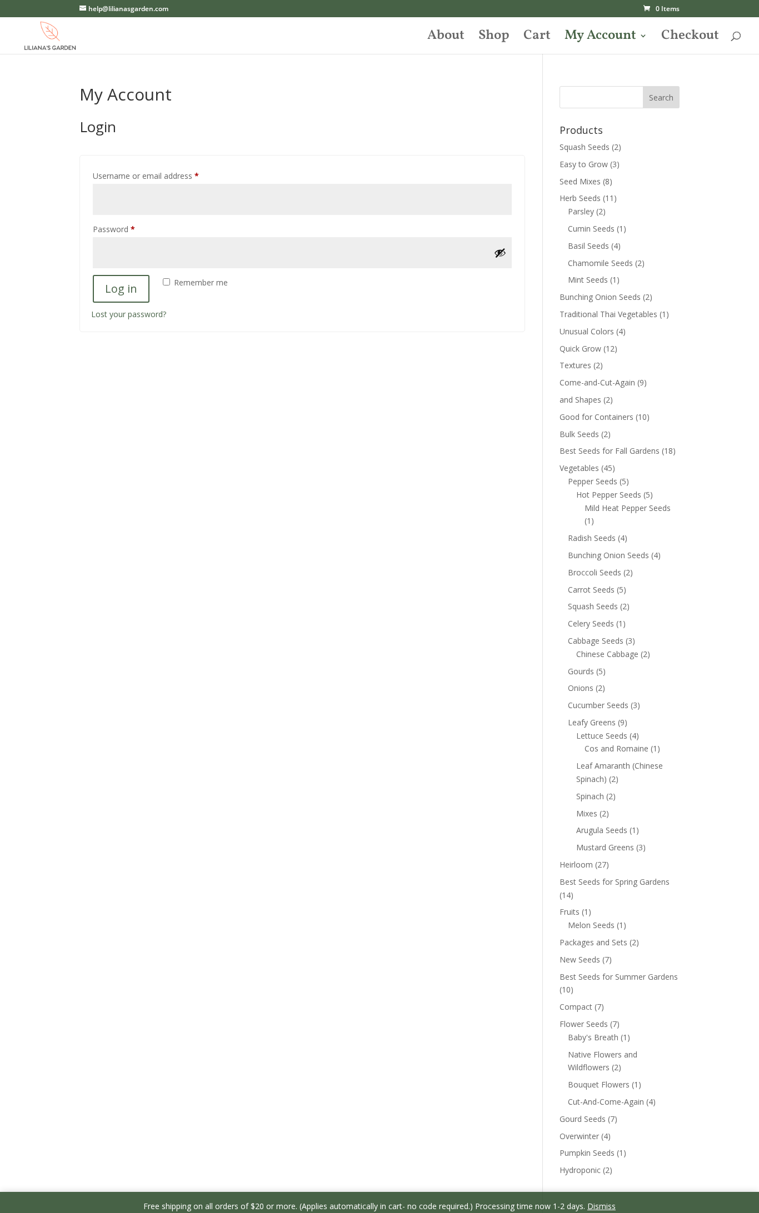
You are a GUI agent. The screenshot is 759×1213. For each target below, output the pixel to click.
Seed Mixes (580, 181)
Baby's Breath (593, 1037)
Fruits (570, 911)
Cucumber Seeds (598, 705)
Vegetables (579, 468)
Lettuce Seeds (601, 735)
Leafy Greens (592, 722)
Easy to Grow (584, 164)
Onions (580, 688)
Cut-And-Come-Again (606, 1101)
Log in (121, 288)
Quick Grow (580, 348)
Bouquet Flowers (599, 1084)
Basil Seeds (588, 245)
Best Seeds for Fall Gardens (610, 450)
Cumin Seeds (591, 228)
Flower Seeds (584, 1024)
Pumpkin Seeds (587, 1152)
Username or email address (161, 175)
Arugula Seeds (601, 830)
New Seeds (580, 959)
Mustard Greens (605, 847)
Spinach (590, 796)
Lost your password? (128, 314)
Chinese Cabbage (607, 654)
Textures (575, 365)
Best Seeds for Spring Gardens (615, 881)
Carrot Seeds (591, 589)
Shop (494, 38)
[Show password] (500, 253)
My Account (600, 38)
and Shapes (580, 399)
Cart (537, 38)
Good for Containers (596, 417)
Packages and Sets (593, 942)
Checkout (690, 38)
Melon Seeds (591, 925)
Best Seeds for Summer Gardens (619, 976)
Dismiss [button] (601, 1206)
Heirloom (576, 864)
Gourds (581, 671)
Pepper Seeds (592, 481)
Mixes (586, 813)
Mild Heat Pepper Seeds (628, 508)
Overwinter (579, 1136)
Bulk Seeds (579, 434)
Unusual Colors (587, 331)
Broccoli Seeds (594, 572)
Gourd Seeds (583, 1119)
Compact (576, 1006)
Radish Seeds (592, 538)
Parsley (581, 211)
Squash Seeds (585, 147)
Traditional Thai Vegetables (608, 314)
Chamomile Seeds (600, 263)
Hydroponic (580, 1170)
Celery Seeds (591, 623)
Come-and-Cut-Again (597, 382)
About (446, 38)
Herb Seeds (580, 198)
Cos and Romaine (616, 748)
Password (129, 228)
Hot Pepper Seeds (608, 494)
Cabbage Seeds (595, 640)
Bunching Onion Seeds (600, 297)
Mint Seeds (588, 279)
